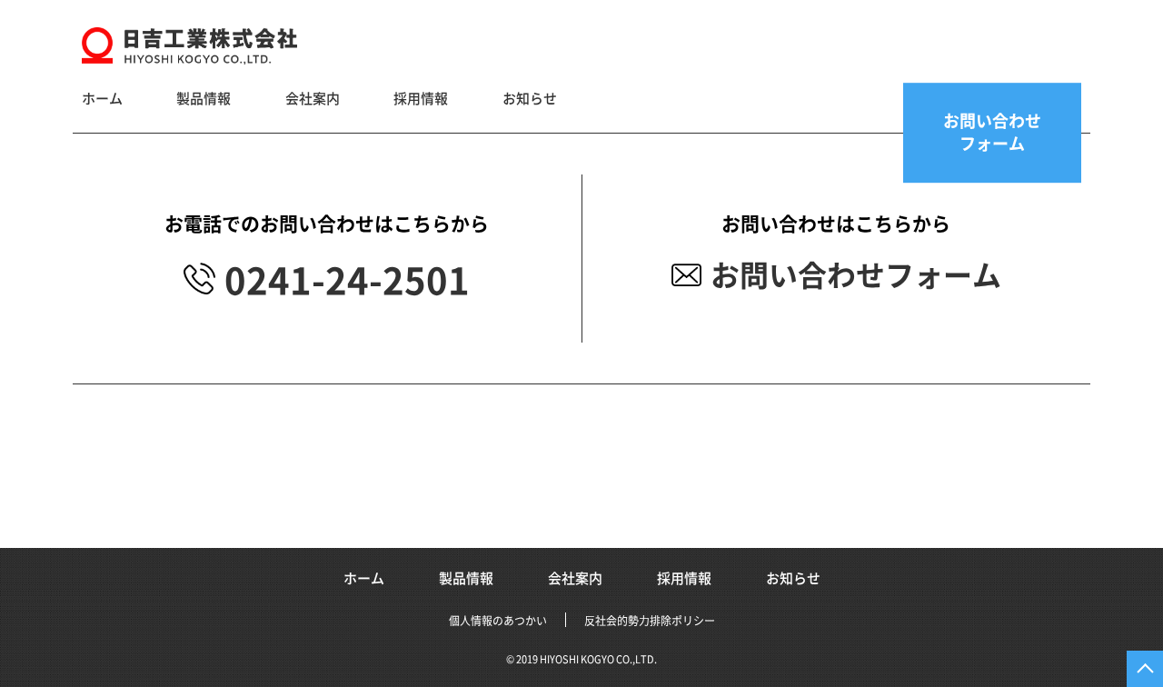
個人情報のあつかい (498, 620)
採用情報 (420, 98)
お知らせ (529, 98)
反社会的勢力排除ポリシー (649, 620)
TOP (1145, 669)
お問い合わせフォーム (856, 275)
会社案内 (312, 98)
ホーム (102, 98)
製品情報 (203, 98)
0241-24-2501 (347, 281)
